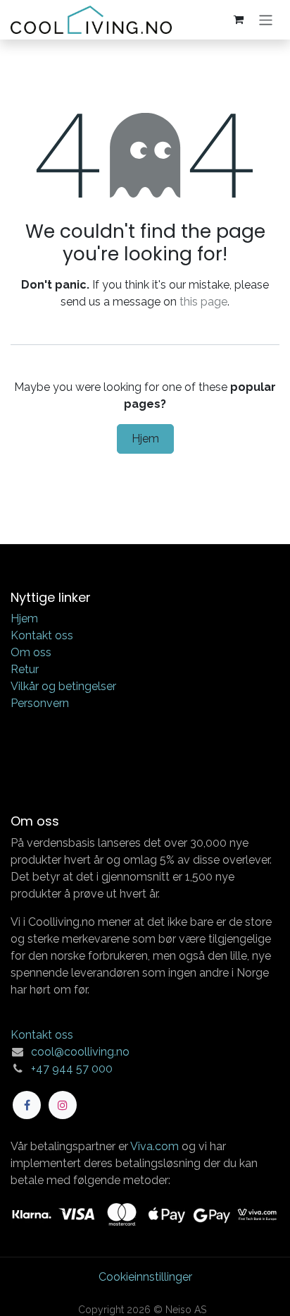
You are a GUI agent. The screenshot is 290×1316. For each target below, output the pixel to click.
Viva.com (154, 1146)
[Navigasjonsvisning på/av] (265, 19)
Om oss (31, 652)
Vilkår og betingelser (63, 686)
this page (203, 301)
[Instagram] (63, 1105)
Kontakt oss (42, 635)
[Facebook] (27, 1105)
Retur (25, 669)
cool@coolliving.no (80, 1051)
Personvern (40, 703)
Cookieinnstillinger (145, 1277)
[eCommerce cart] (238, 19)
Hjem (145, 438)
